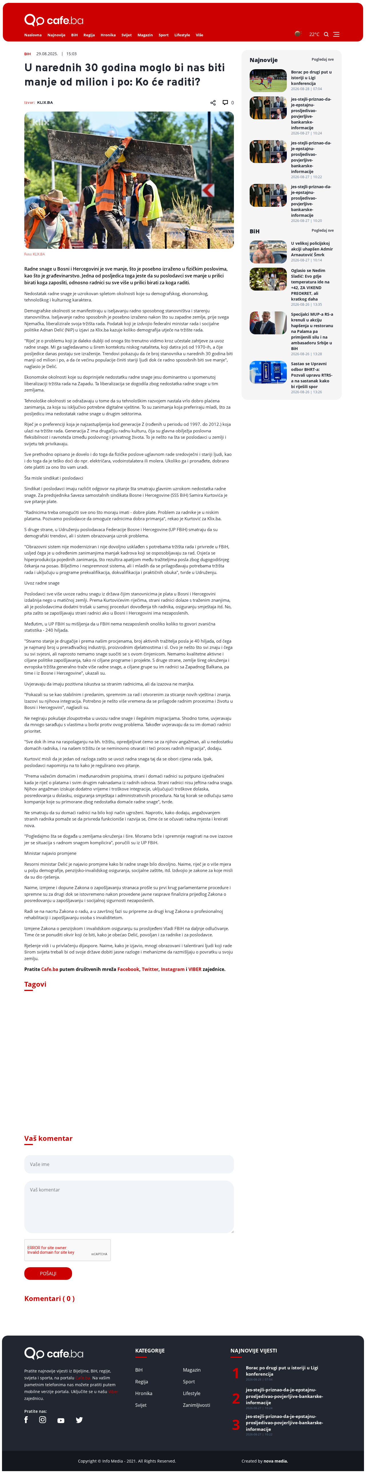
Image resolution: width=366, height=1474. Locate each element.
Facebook (128, 969)
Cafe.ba (49, 969)
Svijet (127, 34)
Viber (113, 1391)
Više (199, 34)
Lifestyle (182, 34)
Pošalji (48, 1273)
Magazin (145, 34)
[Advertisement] (129, 1070)
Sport (164, 34)
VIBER (195, 969)
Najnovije (56, 34)
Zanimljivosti (196, 1405)
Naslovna (33, 34)
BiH (74, 34)
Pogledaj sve (323, 59)
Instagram (173, 969)
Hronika (108, 34)
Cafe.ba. (83, 1377)
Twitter (150, 969)
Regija (89, 34)
